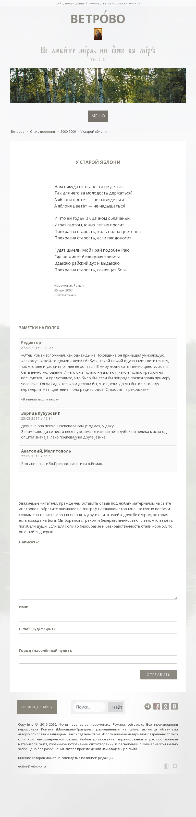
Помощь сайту (37, 706)
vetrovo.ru (135, 724)
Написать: (29, 542)
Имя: (23, 606)
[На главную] (98, 3)
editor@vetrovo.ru (32, 766)
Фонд (63, 724)
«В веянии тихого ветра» (40, 399)
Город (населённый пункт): (45, 650)
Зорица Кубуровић (40, 413)
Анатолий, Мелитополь (46, 451)
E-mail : (37, 628)
